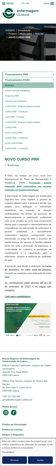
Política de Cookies (12, 429)
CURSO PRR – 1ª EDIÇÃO (16, 149)
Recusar (14, 460)
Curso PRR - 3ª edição (14, 117)
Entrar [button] (47, 3)
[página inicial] (20, 13)
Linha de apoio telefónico (16, 101)
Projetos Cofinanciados (20, 34)
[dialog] (28, 452)
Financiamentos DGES (17, 80)
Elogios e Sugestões (13, 434)
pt (23, 3)
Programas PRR (12, 96)
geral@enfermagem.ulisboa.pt (17, 399)
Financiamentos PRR (16, 74)
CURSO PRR (10, 127)
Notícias (39, 34)
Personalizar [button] (8, 452)
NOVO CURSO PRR (13, 133)
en (27, 3)
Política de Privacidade (14, 424)
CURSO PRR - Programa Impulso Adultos (22, 106)
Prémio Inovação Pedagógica (17, 91)
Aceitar (40, 460)
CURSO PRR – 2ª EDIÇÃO (16, 112)
